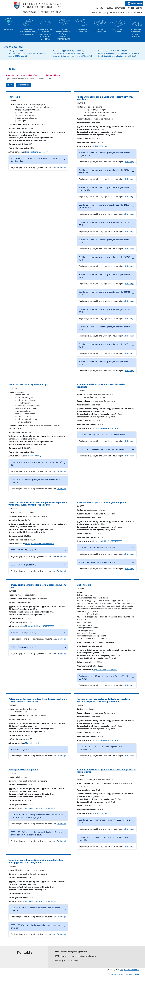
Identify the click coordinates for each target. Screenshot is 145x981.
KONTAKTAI (136, 12)
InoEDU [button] (100, 8)
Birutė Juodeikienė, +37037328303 (107, 428)
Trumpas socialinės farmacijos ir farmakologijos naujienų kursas (37, 586)
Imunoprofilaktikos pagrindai (23, 769)
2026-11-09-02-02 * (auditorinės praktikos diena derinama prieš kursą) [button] (35, 926)
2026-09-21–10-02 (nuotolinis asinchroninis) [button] (97, 547)
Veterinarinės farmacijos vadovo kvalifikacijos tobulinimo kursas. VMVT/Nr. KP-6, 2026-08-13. (37, 700)
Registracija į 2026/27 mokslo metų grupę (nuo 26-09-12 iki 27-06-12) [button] (104, 677)
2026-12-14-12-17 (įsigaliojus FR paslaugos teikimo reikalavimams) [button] (100, 748)
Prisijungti (136, 3)
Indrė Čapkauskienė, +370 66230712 (40, 808)
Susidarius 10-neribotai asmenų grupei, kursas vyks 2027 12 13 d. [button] (104, 363)
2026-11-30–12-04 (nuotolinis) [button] (23, 647)
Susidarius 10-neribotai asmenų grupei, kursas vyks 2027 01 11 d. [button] (104, 223)
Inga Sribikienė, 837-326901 (37, 152)
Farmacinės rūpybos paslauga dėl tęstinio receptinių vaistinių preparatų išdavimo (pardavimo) (103, 700)
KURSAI (109, 8)
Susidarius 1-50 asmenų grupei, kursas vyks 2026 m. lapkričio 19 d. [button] (37, 463)
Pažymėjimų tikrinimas (129, 969)
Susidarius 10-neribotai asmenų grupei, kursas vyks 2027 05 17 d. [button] (104, 293)
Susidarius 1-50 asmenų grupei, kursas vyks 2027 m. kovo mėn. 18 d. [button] (35, 481)
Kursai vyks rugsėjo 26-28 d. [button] (23, 749)
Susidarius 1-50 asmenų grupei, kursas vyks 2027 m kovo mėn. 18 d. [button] (103, 838)
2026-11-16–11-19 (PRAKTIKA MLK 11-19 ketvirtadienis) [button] (102, 449)
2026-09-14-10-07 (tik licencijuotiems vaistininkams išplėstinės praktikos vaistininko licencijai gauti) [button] (37, 816)
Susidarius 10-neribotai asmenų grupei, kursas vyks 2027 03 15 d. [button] (104, 258)
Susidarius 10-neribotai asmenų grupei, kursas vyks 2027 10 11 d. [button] (104, 328)
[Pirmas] (37, 7)
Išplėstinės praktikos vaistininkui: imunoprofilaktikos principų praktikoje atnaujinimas (35, 861)
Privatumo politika (131, 974)
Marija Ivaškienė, (32, 743)
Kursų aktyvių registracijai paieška (21, 75)
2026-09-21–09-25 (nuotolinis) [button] (23, 632)
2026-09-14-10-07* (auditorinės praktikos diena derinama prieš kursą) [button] (35, 909)
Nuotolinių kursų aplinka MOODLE (108, 12)
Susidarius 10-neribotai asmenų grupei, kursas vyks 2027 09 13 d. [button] (104, 310)
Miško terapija (84, 584)
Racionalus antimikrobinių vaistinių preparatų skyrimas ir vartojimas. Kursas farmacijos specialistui (37, 503)
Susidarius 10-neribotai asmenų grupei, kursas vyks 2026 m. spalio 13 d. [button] (104, 171)
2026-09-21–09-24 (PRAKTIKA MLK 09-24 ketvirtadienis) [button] (102, 435)
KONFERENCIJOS (134, 8)
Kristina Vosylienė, (101, 146)
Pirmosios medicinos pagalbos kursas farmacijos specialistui (101, 385)
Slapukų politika (115, 974)
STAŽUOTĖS (120, 8)
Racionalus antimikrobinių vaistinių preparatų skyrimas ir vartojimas (106, 98)
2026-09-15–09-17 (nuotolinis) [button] (23, 550)
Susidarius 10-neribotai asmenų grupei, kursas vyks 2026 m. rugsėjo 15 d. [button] (104, 154)
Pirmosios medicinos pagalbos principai (28, 384)
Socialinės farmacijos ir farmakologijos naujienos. (102, 502)
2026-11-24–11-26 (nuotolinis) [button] (23, 565)
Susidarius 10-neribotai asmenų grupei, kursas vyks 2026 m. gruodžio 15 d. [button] (104, 206)
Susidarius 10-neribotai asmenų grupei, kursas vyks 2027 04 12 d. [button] (104, 275)
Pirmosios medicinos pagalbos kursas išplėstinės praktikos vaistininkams (106, 770)
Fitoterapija (14, 96)
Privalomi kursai (53, 75)
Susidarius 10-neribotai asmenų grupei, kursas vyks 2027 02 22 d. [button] (104, 241)
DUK (128, 12)
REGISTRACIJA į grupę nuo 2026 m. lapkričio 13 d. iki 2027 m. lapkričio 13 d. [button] (36, 159)
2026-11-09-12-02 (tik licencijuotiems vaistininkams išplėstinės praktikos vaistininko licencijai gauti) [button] (37, 833)
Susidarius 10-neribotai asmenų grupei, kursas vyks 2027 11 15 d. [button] (104, 345)
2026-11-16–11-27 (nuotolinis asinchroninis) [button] (97, 562)
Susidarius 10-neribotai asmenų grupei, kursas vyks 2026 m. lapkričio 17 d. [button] (104, 188)
